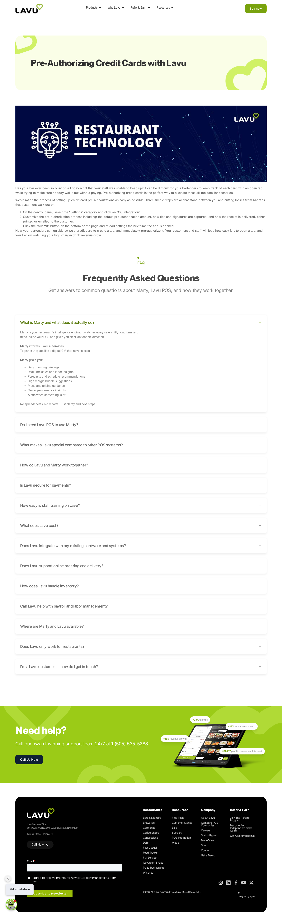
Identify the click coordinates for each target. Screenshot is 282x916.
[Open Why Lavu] (123, 7)
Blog (174, 827)
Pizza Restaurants (153, 867)
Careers (205, 830)
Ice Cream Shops (153, 862)
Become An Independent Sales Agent (241, 828)
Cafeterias (149, 827)
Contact (205, 850)
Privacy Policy (195, 892)
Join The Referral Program (240, 819)
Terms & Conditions (179, 892)
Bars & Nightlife (152, 817)
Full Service (149, 857)
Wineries (148, 872)
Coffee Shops (151, 832)
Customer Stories (182, 822)
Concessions (150, 837)
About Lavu (208, 817)
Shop (204, 845)
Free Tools (178, 817)
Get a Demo (208, 855)
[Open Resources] (172, 7)
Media (175, 842)
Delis (145, 842)
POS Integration (181, 837)
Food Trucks (150, 852)
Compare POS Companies (209, 824)
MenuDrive (207, 840)
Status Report (209, 835)
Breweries (148, 822)
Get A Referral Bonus (242, 835)
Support (176, 832)
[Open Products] (99, 7)
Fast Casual (150, 847)
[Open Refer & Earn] (148, 7)
